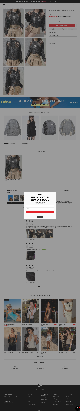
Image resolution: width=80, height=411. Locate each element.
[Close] (55, 193)
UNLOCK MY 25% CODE (40, 212)
